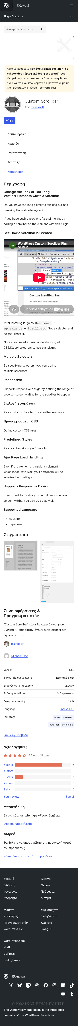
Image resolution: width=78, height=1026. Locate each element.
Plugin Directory (13, 16)
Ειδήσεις (9, 885)
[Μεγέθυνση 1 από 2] (32, 545)
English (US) (67, 708)
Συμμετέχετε (49, 910)
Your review (11, 796)
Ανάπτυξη (13, 162)
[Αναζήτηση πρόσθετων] (42, 29)
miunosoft (37, 107)
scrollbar (54, 724)
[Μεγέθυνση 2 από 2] (69, 545)
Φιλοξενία (10, 891)
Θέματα (46, 885)
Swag (46, 929)
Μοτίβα (46, 898)
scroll (57, 717)
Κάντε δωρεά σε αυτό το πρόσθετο (28, 856)
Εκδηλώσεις (49, 916)
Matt (7, 947)
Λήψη (9, 120)
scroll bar (68, 717)
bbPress (9, 953)
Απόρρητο (10, 898)
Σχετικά (9, 879)
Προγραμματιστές (16, 923)
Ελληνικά (18, 976)
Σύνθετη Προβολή (16, 735)
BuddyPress (12, 960)
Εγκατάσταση (16, 153)
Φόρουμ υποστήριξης (18, 824)
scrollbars (67, 724)
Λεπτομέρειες (16, 134)
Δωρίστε (46, 923)
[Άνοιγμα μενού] (72, 5)
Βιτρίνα (46, 879)
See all (70, 796)
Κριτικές (13, 143)
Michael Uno (19, 656)
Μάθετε (9, 910)
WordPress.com (14, 941)
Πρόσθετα (48, 891)
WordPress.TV (13, 929)
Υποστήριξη (15, 172)
